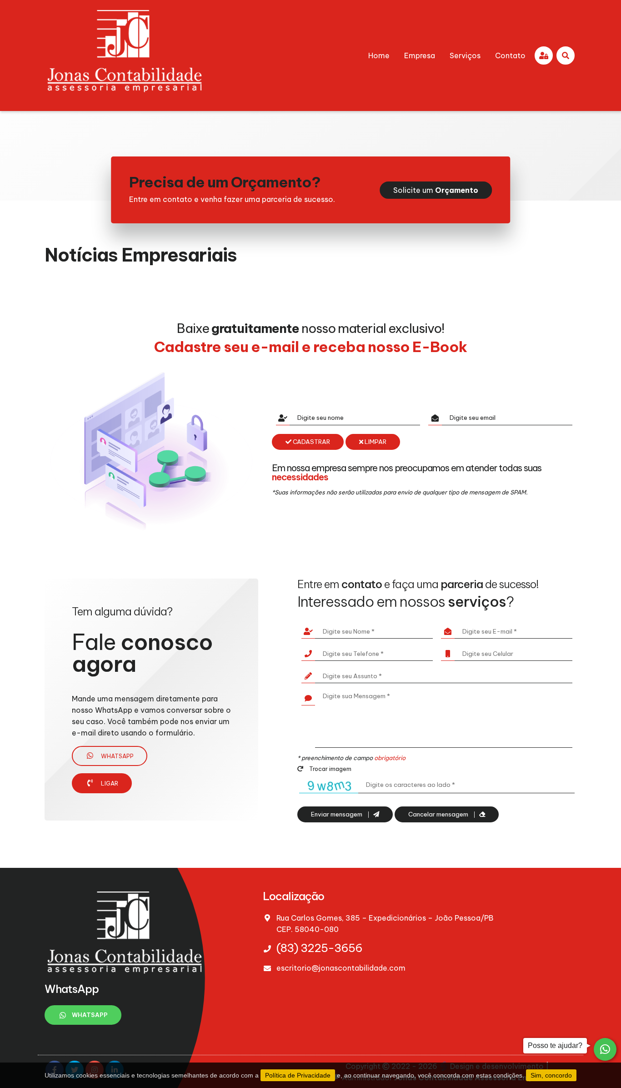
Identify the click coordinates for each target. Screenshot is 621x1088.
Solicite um (435, 190)
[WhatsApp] (605, 1049)
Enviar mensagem (337, 814)
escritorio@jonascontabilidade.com (341, 967)
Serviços (465, 55)
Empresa (419, 55)
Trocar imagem (329, 768)
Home (379, 55)
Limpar (374, 442)
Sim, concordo (551, 1075)
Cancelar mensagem (439, 814)
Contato (510, 55)
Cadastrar (310, 442)
